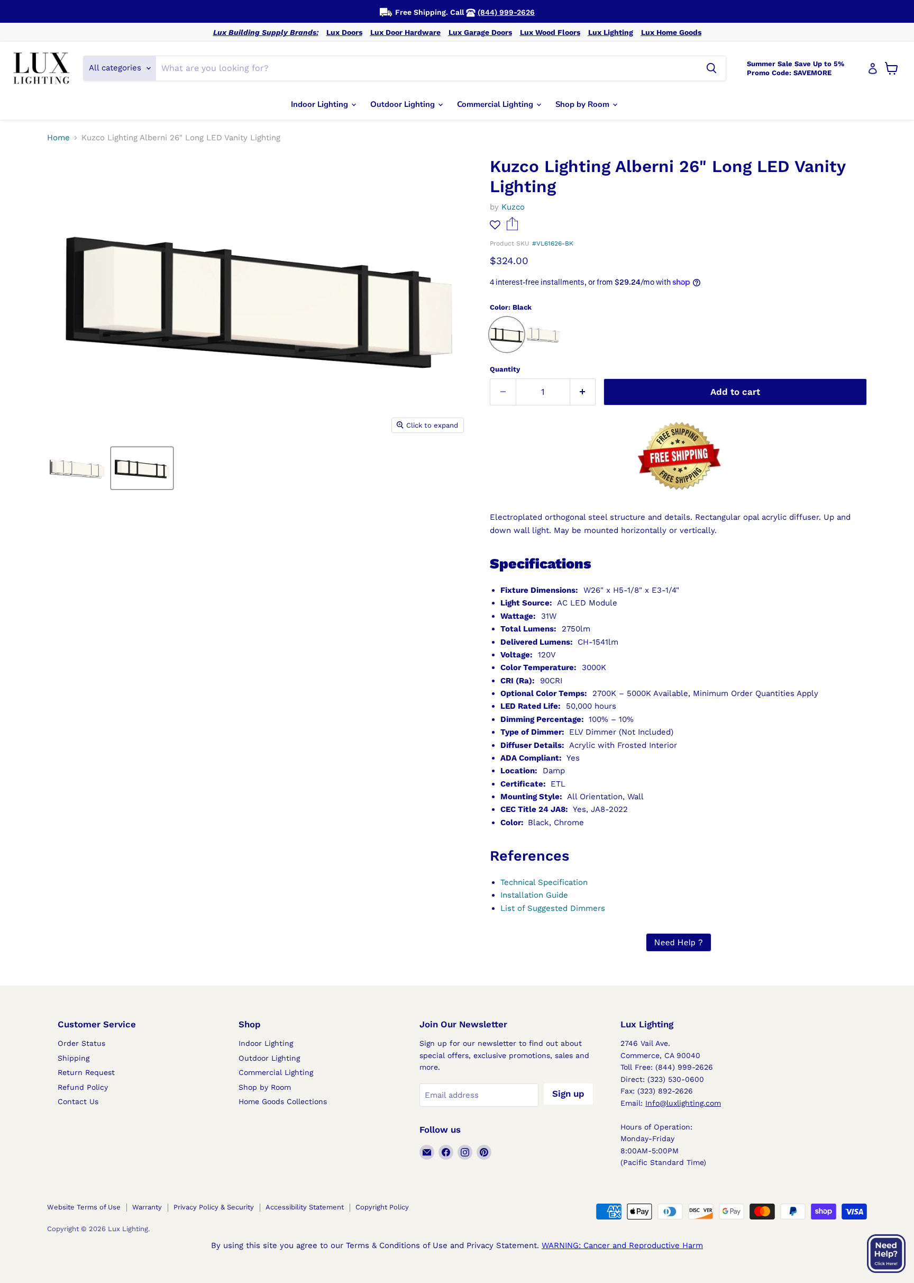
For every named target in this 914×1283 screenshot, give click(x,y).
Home (58, 137)
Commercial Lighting (496, 104)
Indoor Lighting (320, 104)
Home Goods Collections (283, 1101)
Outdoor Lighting (403, 104)
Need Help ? (678, 942)
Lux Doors (344, 32)
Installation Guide (534, 895)
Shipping (73, 1058)
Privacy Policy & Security (213, 1207)
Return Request (86, 1072)
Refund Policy (83, 1087)
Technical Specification (544, 882)
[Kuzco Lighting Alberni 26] (77, 468)
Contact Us (78, 1101)
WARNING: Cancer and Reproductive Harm (622, 1245)
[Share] (512, 227)
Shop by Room (583, 104)
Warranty (147, 1207)
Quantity (505, 369)
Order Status (81, 1043)
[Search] (711, 68)
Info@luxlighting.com (683, 1103)
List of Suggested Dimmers (552, 908)
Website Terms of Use (84, 1207)
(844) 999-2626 (506, 12)
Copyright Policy (382, 1207)
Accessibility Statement (305, 1207)
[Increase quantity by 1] (583, 391)
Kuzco (513, 207)
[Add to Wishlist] (495, 224)
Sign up (568, 1093)
